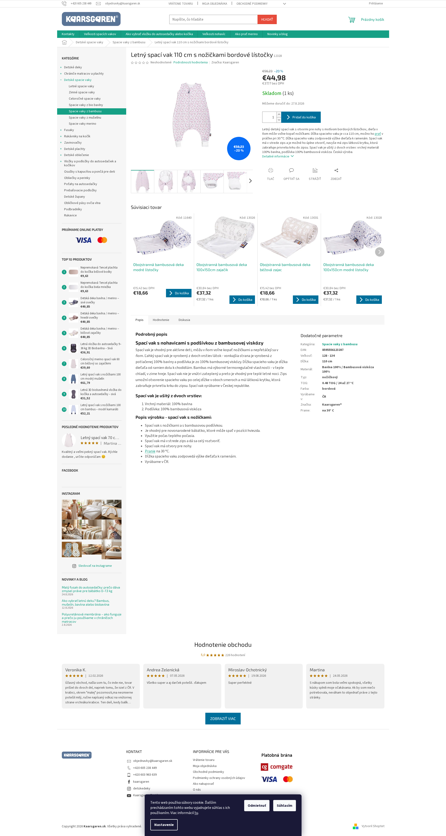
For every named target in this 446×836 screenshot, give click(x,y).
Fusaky (69, 130)
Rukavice (70, 215)
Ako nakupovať (203, 783)
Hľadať (267, 19)
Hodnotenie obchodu (223, 644)
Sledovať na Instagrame (95, 565)
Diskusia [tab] (184, 320)
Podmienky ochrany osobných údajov (219, 778)
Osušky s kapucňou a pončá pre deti (89, 171)
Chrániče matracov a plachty (84, 73)
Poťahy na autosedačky (80, 184)
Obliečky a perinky (77, 178)
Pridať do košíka (304, 117)
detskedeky (141, 788)
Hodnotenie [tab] (161, 320)
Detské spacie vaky (78, 80)
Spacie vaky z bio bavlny (86, 105)
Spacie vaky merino (82, 123)
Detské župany (74, 196)
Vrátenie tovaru (181, 4)
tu (196, 812)
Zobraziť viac (223, 718)
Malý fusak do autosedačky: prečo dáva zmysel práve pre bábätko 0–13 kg (91, 589)
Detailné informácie (275, 156)
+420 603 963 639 (145, 774)
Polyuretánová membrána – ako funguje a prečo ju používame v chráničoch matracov (92, 617)
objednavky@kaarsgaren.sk (152, 761)
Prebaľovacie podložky (80, 190)
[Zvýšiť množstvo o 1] (278, 114)
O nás (197, 789)
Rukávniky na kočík (77, 136)
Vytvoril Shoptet (373, 826)
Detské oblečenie (76, 155)
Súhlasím (284, 805)
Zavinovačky (73, 142)
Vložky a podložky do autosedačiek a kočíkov (90, 163)
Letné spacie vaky (81, 86)
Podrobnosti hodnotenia (190, 62)
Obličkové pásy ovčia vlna (82, 203)
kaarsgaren (141, 781)
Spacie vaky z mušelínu (85, 117)
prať (378, 133)
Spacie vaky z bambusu (85, 111)
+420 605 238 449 (145, 768)
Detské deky (73, 67)
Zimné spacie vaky (82, 92)
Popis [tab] (140, 320)
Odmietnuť (257, 805)
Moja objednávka (214, 4)
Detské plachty (74, 149)
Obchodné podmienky (252, 4)
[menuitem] (68, 34)
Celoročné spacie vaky (85, 98)
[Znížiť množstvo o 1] (278, 120)
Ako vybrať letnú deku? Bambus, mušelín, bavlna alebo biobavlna (85, 602)
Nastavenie (164, 824)
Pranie (150, 451)
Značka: (225, 62)
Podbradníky (73, 209)
